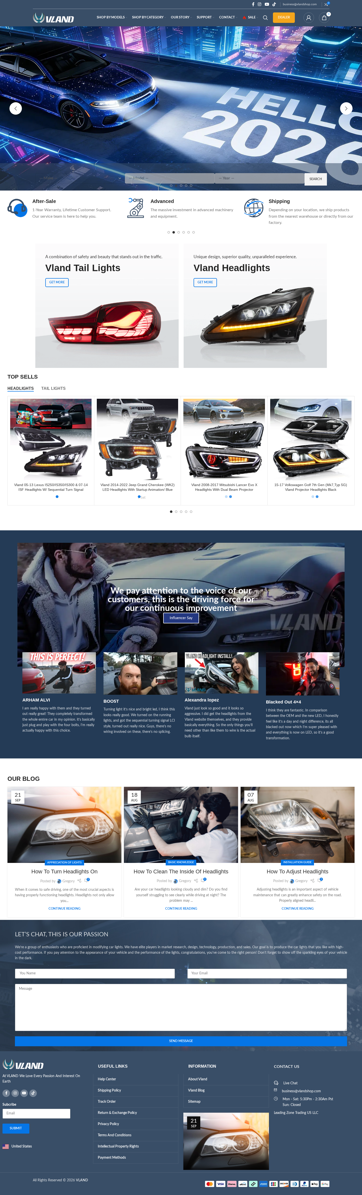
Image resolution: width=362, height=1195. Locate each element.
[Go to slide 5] (188, 232)
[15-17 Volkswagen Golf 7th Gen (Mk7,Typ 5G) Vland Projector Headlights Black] (311, 439)
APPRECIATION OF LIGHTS (64, 862)
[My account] (308, 18)
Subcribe (9, 1104)
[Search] (265, 18)
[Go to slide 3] (178, 232)
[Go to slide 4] (183, 232)
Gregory (68, 881)
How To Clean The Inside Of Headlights (181, 871)
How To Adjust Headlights (297, 871)
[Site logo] (53, 17)
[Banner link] (107, 306)
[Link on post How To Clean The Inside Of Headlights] (181, 825)
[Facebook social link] (253, 4)
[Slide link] (181, 108)
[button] (15, 108)
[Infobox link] (58, 209)
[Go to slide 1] (168, 232)
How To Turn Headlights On (64, 871)
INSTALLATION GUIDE (297, 862)
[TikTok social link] (274, 4)
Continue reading (64, 908)
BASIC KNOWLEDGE (181, 862)
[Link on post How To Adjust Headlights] (298, 825)
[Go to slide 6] (193, 232)
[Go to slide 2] (173, 232)
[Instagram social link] (259, 4)
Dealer (284, 17)
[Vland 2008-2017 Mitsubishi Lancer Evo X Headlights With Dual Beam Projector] (224, 439)
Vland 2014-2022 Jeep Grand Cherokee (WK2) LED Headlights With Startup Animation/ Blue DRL (138, 490)
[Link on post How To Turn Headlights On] (64, 825)
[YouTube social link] (267, 4)
